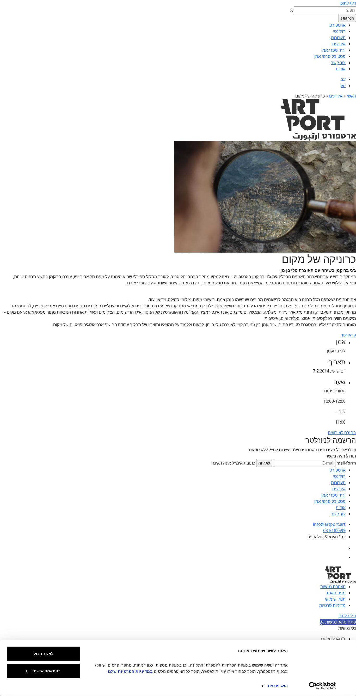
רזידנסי (339, 31)
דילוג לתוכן (346, 616)
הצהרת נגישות (333, 586)
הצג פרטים (278, 685)
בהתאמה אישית (46, 670)
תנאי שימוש (335, 599)
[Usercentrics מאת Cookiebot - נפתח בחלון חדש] (322, 686)
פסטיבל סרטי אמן (330, 56)
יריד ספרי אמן (333, 50)
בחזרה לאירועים (342, 432)
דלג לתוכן (348, 3)
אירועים (339, 44)
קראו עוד (348, 335)
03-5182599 (334, 530)
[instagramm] (341, 557)
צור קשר (338, 62)
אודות (341, 69)
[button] (338, 622)
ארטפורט (337, 25)
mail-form (346, 463)
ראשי (351, 96)
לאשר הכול (43, 653)
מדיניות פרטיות (332, 605)
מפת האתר (336, 593)
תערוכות (338, 37)
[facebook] (341, 548)
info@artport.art (329, 524)
